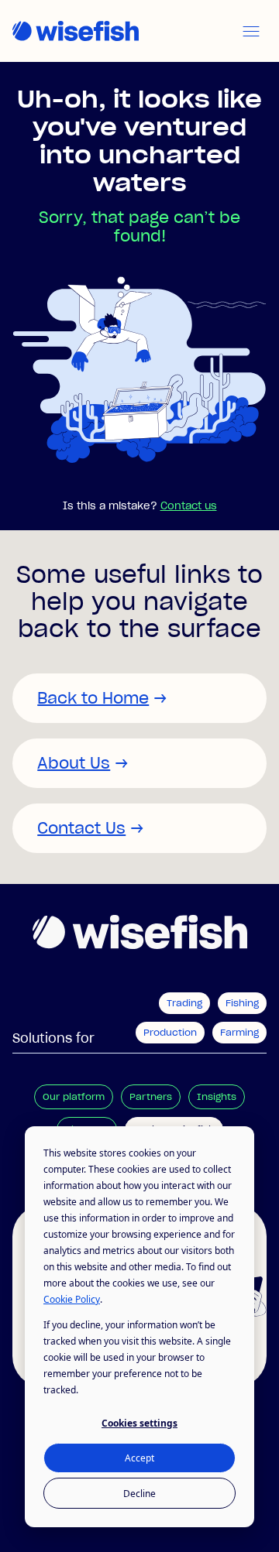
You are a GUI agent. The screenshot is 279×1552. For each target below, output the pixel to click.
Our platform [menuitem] (74, 1096)
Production (170, 1032)
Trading (184, 1003)
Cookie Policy (71, 1299)
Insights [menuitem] (216, 1096)
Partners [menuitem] (150, 1096)
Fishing (242, 1003)
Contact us (188, 505)
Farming (239, 1032)
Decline (139, 1493)
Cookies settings (139, 1423)
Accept (139, 1458)
